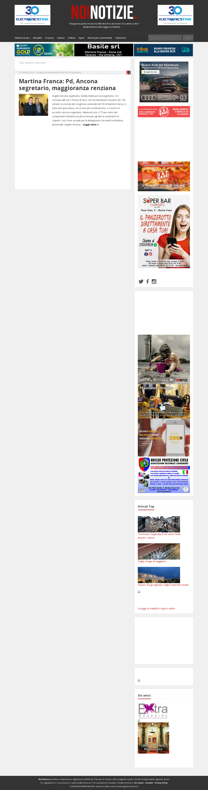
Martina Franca (59, 72)
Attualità (37, 37)
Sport (81, 37)
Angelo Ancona (44, 72)
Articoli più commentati (100, 37)
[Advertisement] (73, 158)
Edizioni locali (22, 37)
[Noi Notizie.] (104, 11)
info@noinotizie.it (125, 783)
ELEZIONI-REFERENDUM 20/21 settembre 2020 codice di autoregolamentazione (104, 786)
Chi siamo (138, 783)
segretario (76, 72)
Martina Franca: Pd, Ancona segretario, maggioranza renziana (67, 84)
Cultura (61, 37)
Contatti (149, 783)
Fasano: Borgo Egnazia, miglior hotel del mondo (163, 584)
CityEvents (120, 37)
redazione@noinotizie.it (81, 783)
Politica (71, 37)
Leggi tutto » (91, 124)
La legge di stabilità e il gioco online (156, 608)
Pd (69, 72)
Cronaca (49, 37)
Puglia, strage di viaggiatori (152, 561)
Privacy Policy (161, 783)
